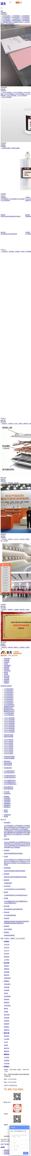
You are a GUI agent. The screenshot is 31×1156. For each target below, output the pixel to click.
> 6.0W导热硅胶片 (5, 19)
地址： (6, 1074)
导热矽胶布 (7, 800)
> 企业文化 (16, 539)
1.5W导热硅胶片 (13, 199)
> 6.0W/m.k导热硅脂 (6, 97)
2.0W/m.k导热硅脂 (9, 721)
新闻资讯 (3, 479)
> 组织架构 (21, 539)
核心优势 (3, 606)
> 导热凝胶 (17, 251)
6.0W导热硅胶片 (8, 699)
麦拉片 (6, 810)
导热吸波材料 (8, 768)
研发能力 (6, 966)
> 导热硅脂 (11, 251)
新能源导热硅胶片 (9, 706)
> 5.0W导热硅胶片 (25, 17)
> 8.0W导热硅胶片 (25, 19)
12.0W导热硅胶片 (9, 713)
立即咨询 (9, 686)
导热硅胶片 (3, 12)
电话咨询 (6, 1152)
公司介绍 (6, 944)
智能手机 (6, 1048)
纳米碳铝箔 (7, 805)
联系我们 (6, 1066)
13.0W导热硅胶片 (9, 715)
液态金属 (3, 232)
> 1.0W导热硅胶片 (5, 15)
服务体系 (6, 975)
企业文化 (6, 950)
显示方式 (3, 819)
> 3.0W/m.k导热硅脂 (19, 94)
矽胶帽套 (6, 796)
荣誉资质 (6, 956)
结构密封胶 (7, 815)
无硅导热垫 (7, 670)
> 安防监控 (4, 423)
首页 (2, 11)
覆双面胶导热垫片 (9, 709)
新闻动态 (6, 1054)
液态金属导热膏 (13, 234)
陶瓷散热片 (7, 807)
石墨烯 (6, 674)
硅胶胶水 (6, 683)
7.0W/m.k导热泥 (8, 751)
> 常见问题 (16, 482)
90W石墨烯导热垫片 (10, 782)
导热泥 (6, 664)
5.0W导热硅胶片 (8, 697)
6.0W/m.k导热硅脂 (9, 732)
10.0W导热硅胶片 (9, 704)
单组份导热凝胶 (8, 735)
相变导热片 (3, 216)
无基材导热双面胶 (9, 758)
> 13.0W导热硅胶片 (9, 23)
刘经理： (6, 1069)
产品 (5, 1144)
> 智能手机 (25, 423)
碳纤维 (6, 672)
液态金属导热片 (5, 234)
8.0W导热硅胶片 (8, 703)
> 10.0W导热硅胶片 (6, 20)
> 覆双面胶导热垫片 (7, 22)
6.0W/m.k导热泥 (8, 750)
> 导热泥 (22, 251)
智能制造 (6, 969)
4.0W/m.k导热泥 (8, 746)
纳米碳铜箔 (7, 803)
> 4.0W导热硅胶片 (15, 17)
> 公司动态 (4, 482)
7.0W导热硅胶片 (8, 701)
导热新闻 (6, 1060)
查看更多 (6, 1030)
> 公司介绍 (4, 539)
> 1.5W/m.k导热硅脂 (16, 92)
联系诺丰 (3, 644)
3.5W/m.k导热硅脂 (9, 726)
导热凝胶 (3, 144)
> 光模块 (19, 423)
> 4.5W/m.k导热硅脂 (10, 95)
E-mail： (6, 1085)
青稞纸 (6, 811)
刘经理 (3, 1147)
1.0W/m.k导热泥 (8, 739)
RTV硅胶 (27, 234)
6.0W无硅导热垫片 (9, 772)
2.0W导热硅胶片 (8, 692)
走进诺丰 (3, 536)
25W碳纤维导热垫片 (10, 775)
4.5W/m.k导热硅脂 (9, 728)
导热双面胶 (7, 665)
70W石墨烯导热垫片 (10, 780)
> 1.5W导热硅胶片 (15, 15)
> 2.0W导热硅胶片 (25, 15)
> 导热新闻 (10, 482)
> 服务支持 (4, 647)
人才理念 (6, 959)
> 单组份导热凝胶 (5, 148)
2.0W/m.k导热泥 (8, 741)
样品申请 (3, 686)
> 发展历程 (10, 539)
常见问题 (6, 1063)
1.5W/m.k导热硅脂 (9, 719)
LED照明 (6, 1039)
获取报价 (6, 1150)
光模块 (6, 1045)
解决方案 (3, 420)
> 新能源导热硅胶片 (16, 20)
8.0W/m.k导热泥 (8, 753)
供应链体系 (7, 978)
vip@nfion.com (10, 1085)
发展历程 (6, 947)
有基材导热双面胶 (9, 756)
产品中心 (3, 195)
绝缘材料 (6, 681)
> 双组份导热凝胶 (15, 148)
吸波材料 (27, 214)
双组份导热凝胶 (8, 736)
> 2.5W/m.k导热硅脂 (8, 94)
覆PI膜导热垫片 (8, 708)
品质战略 (6, 972)
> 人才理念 (5, 540)
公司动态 (6, 1057)
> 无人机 (15, 423)
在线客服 (6, 1153)
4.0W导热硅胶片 (8, 696)
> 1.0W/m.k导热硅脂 (6, 92)
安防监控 (6, 1036)
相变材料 (3, 214)
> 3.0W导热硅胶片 (5, 17)
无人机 (6, 1042)
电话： (6, 1079)
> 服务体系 (21, 609)
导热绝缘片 (7, 798)
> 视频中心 (16, 647)
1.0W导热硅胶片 (5, 199)
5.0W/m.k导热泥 (8, 748)
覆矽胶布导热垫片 (9, 711)
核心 (8, 1144)
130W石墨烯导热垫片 (10, 784)
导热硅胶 (27, 232)
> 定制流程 (21, 647)
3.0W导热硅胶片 (6, 200)
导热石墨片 (7, 801)
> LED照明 (10, 423)
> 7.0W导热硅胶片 (15, 19)
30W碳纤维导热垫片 (10, 777)
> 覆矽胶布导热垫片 (17, 22)
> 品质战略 (16, 609)
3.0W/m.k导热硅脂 (9, 725)
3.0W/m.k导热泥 (8, 743)
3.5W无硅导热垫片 (9, 771)
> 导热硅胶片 (4, 251)
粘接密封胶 (7, 793)
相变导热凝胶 (9, 216)
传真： (6, 1082)
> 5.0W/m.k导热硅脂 (21, 95)
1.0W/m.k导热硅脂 (9, 718)
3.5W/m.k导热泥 (8, 745)
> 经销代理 (10, 647)
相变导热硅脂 (16, 216)
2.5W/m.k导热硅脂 (9, 723)
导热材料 (6, 679)
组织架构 (6, 953)
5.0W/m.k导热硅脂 (9, 730)
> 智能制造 (10, 609)
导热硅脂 (3, 89)
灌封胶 (6, 816)
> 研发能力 (4, 609)
